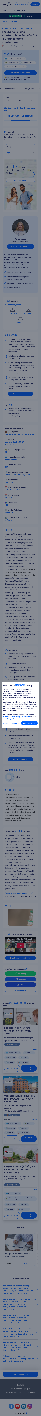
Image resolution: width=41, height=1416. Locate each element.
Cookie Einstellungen (11, 723)
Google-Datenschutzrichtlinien (18, 719)
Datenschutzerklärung (11, 717)
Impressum (26, 717)
